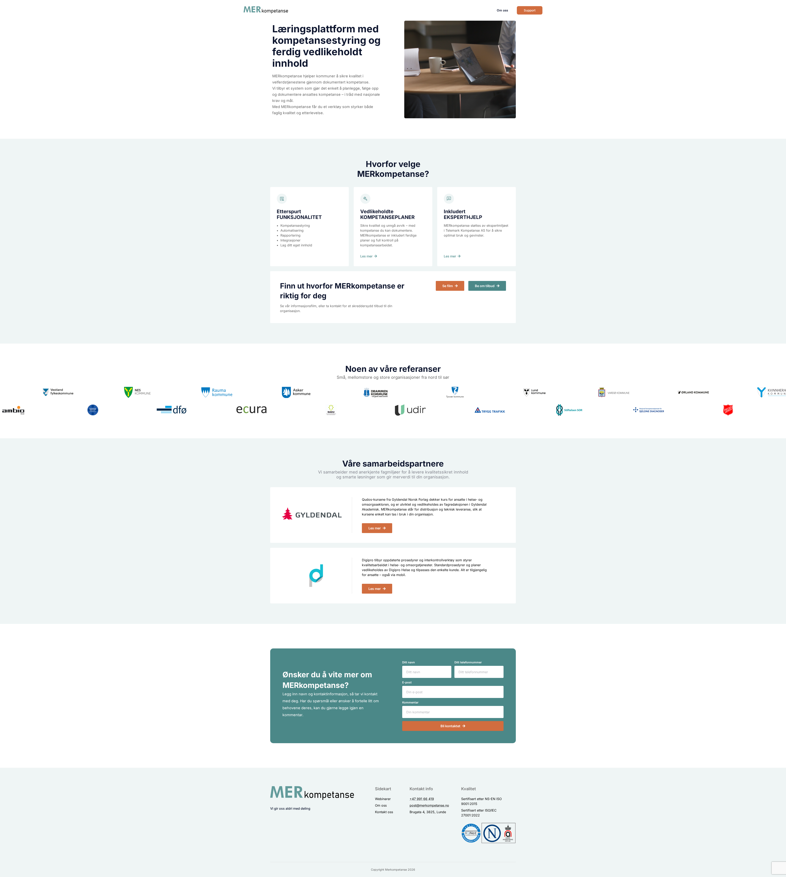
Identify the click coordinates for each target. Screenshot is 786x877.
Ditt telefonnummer (468, 662)
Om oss (502, 10)
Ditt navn (408, 662)
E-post (407, 682)
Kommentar (410, 702)
